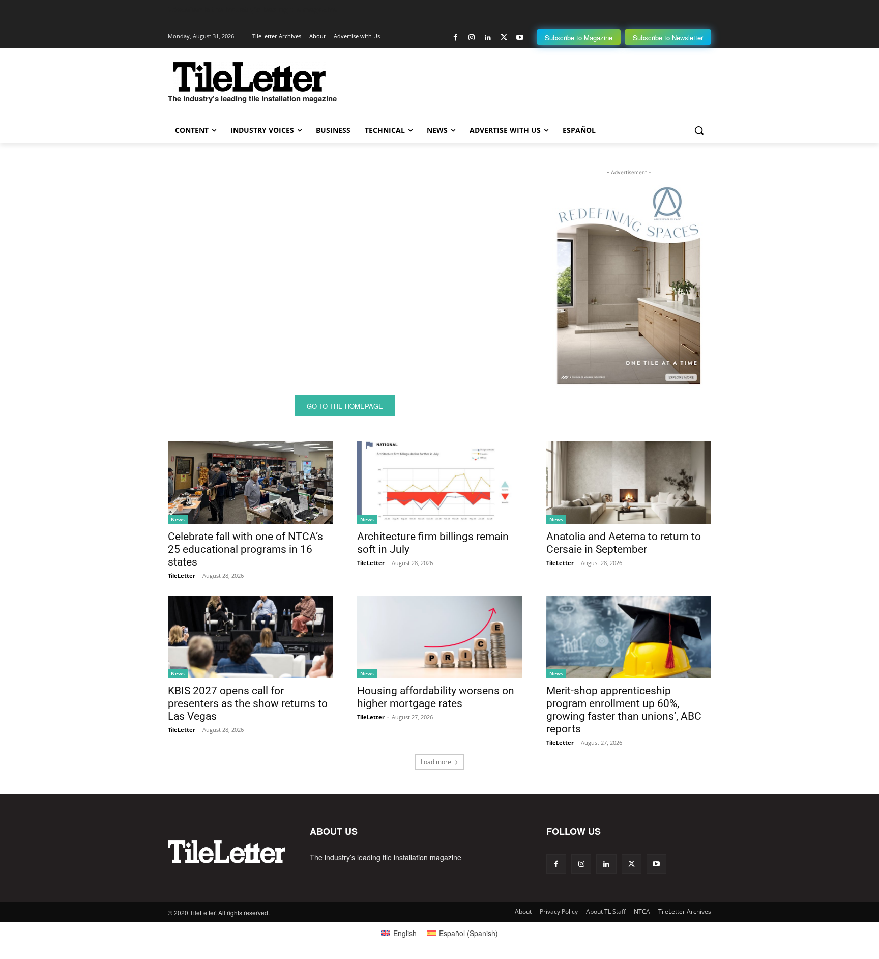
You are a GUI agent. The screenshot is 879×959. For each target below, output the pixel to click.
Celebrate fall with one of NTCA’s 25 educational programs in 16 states (245, 549)
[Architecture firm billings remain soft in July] (439, 482)
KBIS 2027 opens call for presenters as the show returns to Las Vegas (248, 703)
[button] (699, 130)
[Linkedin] (487, 37)
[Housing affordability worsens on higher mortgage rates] (439, 637)
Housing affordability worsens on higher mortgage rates (435, 697)
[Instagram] (472, 37)
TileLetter (181, 575)
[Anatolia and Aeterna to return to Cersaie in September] (628, 482)
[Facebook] (455, 37)
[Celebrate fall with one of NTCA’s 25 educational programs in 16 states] (250, 482)
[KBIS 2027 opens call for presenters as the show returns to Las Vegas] (250, 637)
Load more (436, 761)
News (178, 519)
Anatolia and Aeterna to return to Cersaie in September (623, 542)
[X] (504, 37)
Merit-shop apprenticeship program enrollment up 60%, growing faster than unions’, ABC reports (623, 710)
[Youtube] (519, 37)
